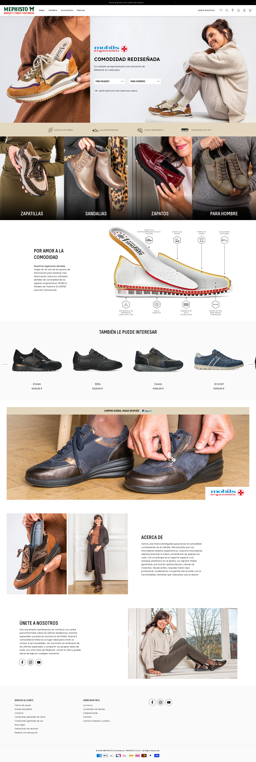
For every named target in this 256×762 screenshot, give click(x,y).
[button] (238, 10)
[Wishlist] (221, 10)
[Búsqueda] (227, 10)
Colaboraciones (90, 713)
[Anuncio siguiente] (176, 2)
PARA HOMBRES (137, 81)
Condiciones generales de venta (30, 717)
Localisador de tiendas (94, 709)
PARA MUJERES (102, 81)
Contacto (19, 713)
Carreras (87, 717)
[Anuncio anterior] (77, 2)
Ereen (37, 384)
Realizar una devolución (26, 732)
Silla (98, 384)
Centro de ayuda (23, 705)
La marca (88, 705)
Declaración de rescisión (26, 728)
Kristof (219, 384)
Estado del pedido (23, 709)
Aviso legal (20, 725)
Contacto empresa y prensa (96, 721)
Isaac (158, 384)
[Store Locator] (233, 10)
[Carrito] (250, 10)
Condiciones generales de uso (29, 721)
